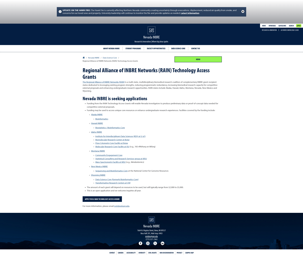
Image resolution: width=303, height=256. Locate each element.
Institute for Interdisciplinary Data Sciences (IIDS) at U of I (120, 136)
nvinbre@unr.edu (121, 206)
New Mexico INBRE (99, 167)
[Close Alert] (242, 11)
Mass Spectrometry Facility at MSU (110, 162)
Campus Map (189, 253)
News (264, 25)
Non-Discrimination (167, 253)
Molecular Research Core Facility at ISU (112, 147)
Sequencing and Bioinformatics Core (111, 171)
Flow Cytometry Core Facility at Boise (111, 143)
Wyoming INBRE (98, 175)
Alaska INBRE (97, 115)
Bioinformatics (101, 119)
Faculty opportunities (156, 48)
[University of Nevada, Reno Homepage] (151, 220)
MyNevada (272, 25)
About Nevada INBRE (111, 48)
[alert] (151, 12)
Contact (112, 253)
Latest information (190, 13)
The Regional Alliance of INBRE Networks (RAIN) (104, 82)
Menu (198, 59)
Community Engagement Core (108, 155)
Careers (120, 253)
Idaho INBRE (96, 132)
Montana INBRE (98, 151)
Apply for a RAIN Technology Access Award (102, 199)
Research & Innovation (269, 30)
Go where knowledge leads (290, 30)
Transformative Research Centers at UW (112, 183)
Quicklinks (282, 25)
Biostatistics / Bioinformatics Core (110, 128)
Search (291, 25)
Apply (299, 25)
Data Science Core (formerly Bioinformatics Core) (116, 180)
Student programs (133, 48)
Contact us (195, 48)
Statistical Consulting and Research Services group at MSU (121, 159)
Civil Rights (152, 253)
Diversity (142, 253)
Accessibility (131, 253)
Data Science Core (178, 48)
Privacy (179, 253)
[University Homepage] (84, 58)
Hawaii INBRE (97, 123)
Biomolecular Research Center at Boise (112, 140)
